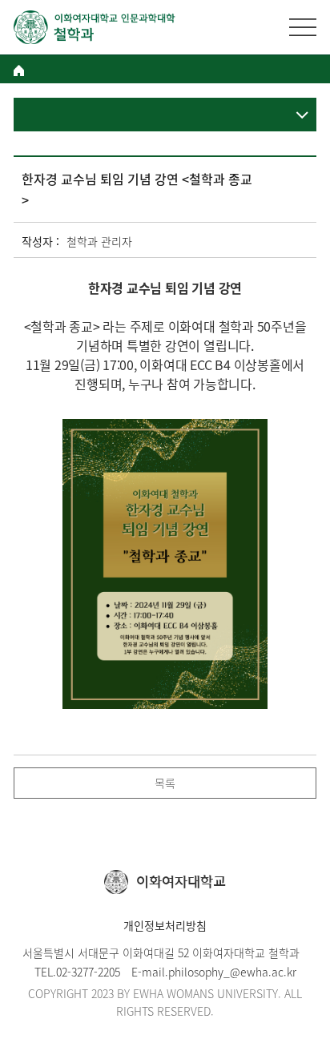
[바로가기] (95, 27)
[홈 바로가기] (19, 70)
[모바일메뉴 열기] (302, 27)
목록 (165, 783)
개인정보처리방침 (165, 925)
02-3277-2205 (88, 972)
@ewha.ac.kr (263, 972)
